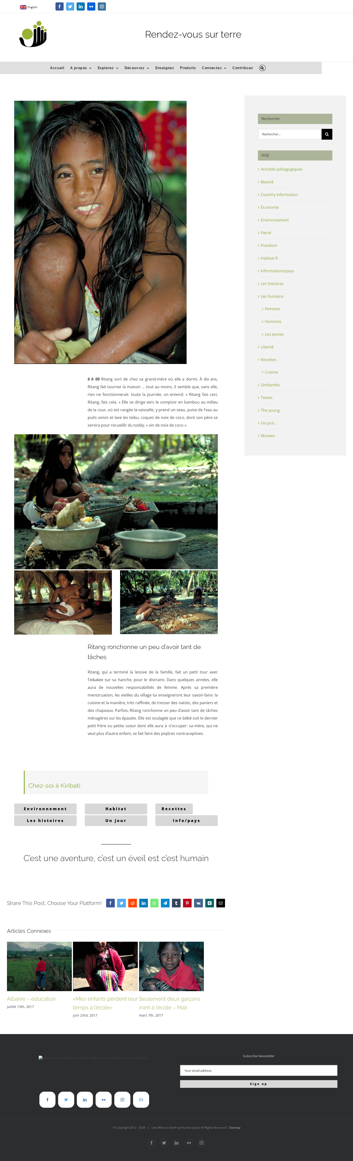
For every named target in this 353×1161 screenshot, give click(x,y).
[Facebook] (47, 1100)
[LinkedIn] (85, 1100)
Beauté (267, 182)
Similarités (270, 384)
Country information (279, 194)
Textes (267, 397)
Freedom (269, 245)
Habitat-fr (269, 258)
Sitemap (234, 1127)
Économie (270, 207)
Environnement (275, 220)
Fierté (266, 232)
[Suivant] (200, 979)
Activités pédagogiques (282, 169)
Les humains (272, 296)
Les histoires (272, 283)
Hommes (273, 321)
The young (270, 410)
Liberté (267, 347)
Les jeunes (274, 334)
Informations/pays (277, 271)
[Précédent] (10, 979)
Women (268, 435)
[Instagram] (122, 1100)
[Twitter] (66, 1100)
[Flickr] (104, 1100)
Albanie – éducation (31, 999)
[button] (262, 68)
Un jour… (269, 423)
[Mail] (141, 1100)
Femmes (272, 308)
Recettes (268, 359)
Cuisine (271, 372)
